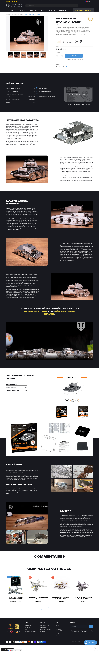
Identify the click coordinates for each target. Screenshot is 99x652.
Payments (58, 635)
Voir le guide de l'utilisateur (79, 94)
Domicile (8, 14)
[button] (89, 1)
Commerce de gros (44, 625)
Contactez (27, 627)
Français (13, 650)
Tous (49, 608)
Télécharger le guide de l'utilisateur (79, 104)
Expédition (42, 631)
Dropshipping (43, 627)
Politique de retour (60, 633)
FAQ (26, 629)
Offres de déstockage (17, 14)
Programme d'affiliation (45, 629)
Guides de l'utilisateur (30, 631)
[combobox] (51, 5)
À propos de (28, 625)
